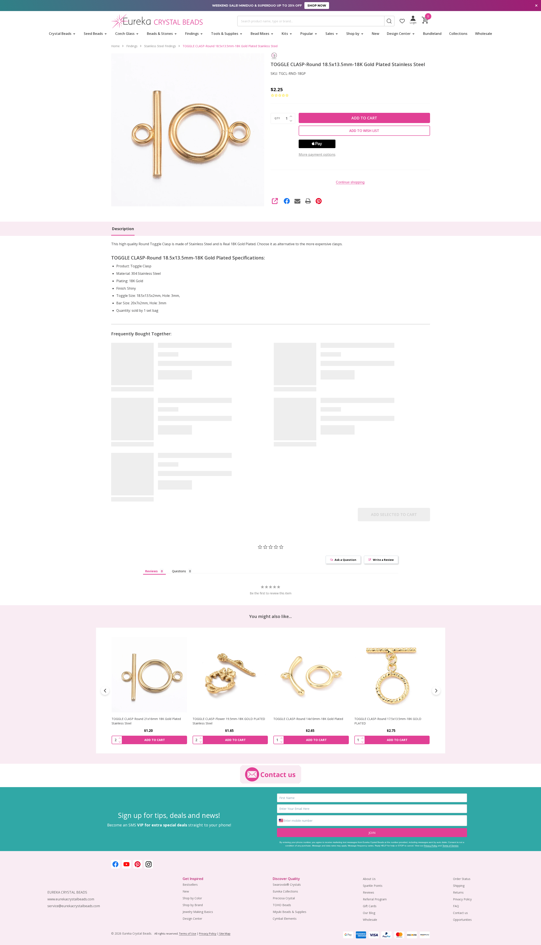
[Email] (297, 201)
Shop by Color (192, 898)
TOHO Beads (282, 905)
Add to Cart (364, 117)
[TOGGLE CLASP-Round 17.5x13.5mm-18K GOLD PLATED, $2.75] (392, 674)
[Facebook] (287, 201)
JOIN (372, 832)
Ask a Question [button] (345, 560)
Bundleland (432, 33)
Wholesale (483, 33)
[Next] (436, 690)
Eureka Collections (285, 891)
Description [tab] (123, 228)
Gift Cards (369, 906)
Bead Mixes (260, 33)
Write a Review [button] (383, 560)
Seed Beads (93, 33)
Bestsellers (190, 885)
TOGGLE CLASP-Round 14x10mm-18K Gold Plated (308, 719)
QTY (277, 118)
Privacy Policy (430, 845)
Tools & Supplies (224, 33)
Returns (458, 892)
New (375, 33)
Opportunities (462, 920)
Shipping (458, 886)
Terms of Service (450, 845)
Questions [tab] (179, 571)
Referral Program (375, 899)
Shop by (352, 33)
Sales (329, 33)
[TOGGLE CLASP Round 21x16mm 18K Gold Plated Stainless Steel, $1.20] (149, 674)
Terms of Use (187, 933)
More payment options (317, 154)
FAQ (456, 906)
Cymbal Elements (285, 919)
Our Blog (369, 913)
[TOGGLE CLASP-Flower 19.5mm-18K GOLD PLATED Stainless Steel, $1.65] (230, 674)
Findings (192, 33)
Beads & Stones (160, 33)
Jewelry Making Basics (198, 912)
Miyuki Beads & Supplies (289, 912)
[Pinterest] (319, 201)
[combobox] (310, 21)
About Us (369, 879)
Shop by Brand (193, 905)
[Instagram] (148, 864)
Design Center (399, 33)
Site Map (224, 933)
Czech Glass (125, 33)
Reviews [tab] (151, 571)
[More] (74, 33)
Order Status (461, 879)
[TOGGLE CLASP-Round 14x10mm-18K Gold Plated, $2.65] (311, 674)
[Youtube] (126, 864)
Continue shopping (350, 182)
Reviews (368, 892)
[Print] (308, 201)
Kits (285, 33)
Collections (458, 33)
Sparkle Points (372, 886)
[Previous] (105, 690)
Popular (306, 33)
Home (115, 46)
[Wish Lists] (402, 21)
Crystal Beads (60, 33)
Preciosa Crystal (284, 898)
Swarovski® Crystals (287, 885)
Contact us (460, 913)
